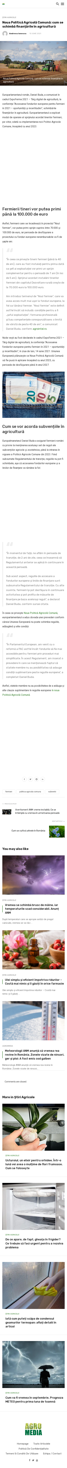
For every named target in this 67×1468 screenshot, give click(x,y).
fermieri (8, 792)
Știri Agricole (9, 17)
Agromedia (7, 1046)
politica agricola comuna (30, 792)
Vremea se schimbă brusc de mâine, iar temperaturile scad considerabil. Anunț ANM (32, 908)
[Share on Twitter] (30, 779)
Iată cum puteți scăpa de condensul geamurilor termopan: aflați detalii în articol (30, 1322)
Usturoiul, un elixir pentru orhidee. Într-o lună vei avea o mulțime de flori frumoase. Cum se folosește (34, 1164)
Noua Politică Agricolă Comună (40, 612)
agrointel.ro (40, 328)
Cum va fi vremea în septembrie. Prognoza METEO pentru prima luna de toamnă (34, 1399)
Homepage (23, 1443)
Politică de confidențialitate (34, 1448)
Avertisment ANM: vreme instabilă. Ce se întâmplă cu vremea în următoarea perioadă (37, 811)
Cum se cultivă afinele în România (28, 830)
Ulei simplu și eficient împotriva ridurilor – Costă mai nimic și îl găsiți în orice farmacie (34, 981)
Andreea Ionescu (17, 33)
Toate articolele (41, 1443)
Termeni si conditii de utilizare (21, 1453)
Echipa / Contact (52, 1453)
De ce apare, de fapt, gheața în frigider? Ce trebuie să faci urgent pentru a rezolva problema (34, 1243)
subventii (52, 792)
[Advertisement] (33, 166)
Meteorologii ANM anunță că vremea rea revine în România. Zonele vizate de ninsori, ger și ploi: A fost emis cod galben (34, 1054)
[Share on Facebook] (24, 779)
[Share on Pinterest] (36, 779)
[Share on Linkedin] (42, 779)
